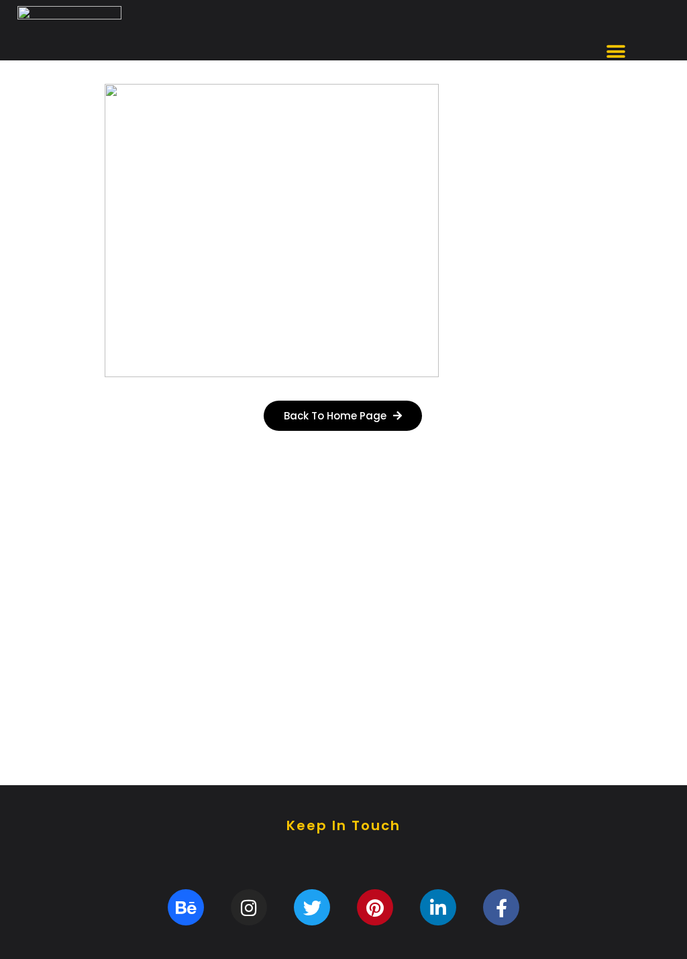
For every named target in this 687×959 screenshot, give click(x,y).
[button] (615, 52)
